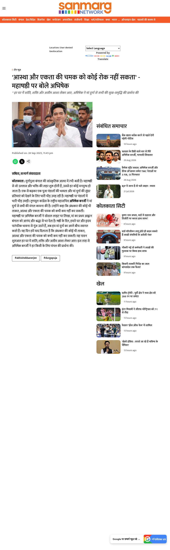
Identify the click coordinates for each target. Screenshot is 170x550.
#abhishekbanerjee (26, 258)
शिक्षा (86, 20)
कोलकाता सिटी (9, 20)
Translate (103, 59)
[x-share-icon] (22, 163)
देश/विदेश (30, 20)
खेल (48, 20)
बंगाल (21, 20)
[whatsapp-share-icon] (15, 163)
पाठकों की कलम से (146, 20)
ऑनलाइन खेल (128, 20)
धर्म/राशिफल (97, 20)
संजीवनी (78, 20)
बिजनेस (41, 20)
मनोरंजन (56, 20)
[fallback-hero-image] (108, 140)
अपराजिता (67, 20)
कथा (108, 20)
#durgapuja (50, 258)
